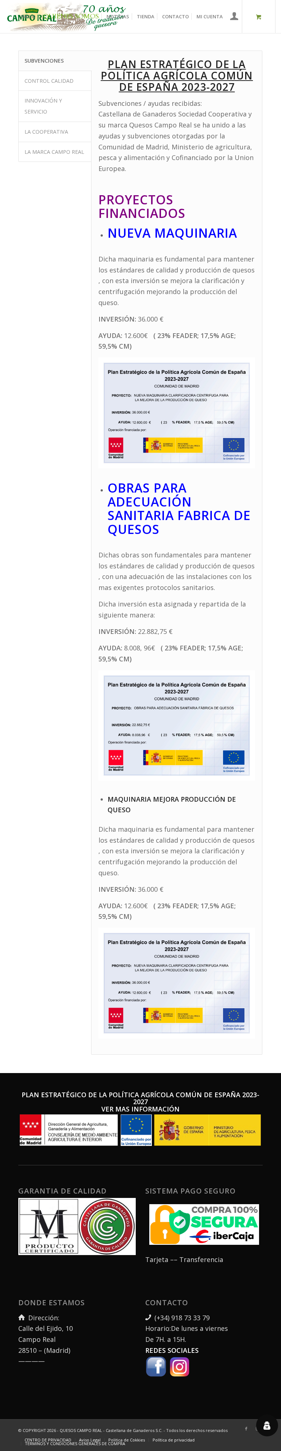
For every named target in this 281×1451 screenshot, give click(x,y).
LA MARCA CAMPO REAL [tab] (54, 151)
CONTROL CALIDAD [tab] (49, 80)
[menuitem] (28, 16)
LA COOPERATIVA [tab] (46, 131)
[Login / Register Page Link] (234, 17)
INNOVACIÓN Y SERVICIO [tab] (43, 106)
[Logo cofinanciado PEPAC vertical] (140, 1130)
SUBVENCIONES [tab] (44, 60)
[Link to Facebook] (246, 1428)
